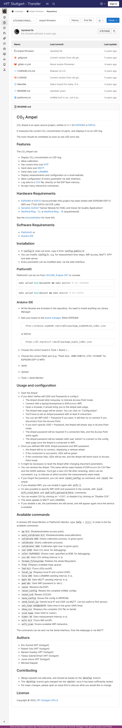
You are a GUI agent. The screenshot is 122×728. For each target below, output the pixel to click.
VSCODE (50, 275)
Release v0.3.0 (58, 71)
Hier (86, 726)
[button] (47, 3)
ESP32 (91, 125)
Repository (52, 11)
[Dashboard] (22, 4)
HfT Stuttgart (44, 700)
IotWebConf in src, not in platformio (65, 97)
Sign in (113, 3)
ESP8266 (80, 125)
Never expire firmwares (62, 64)
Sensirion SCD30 (30, 208)
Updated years (58, 90)
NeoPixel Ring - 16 (53, 211)
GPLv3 (54, 700)
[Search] (53, 3)
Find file (88, 20)
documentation (33, 217)
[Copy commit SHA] (114, 31)
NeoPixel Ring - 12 (30, 211)
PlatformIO (26, 232)
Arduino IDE (27, 236)
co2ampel (18, 11)
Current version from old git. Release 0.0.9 (65, 57)
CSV (38, 182)
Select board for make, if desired (65, 84)
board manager (53, 317)
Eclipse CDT (62, 275)
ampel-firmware (47, 20)
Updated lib (27, 30)
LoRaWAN (43, 171)
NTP (46, 164)
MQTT (41, 168)
